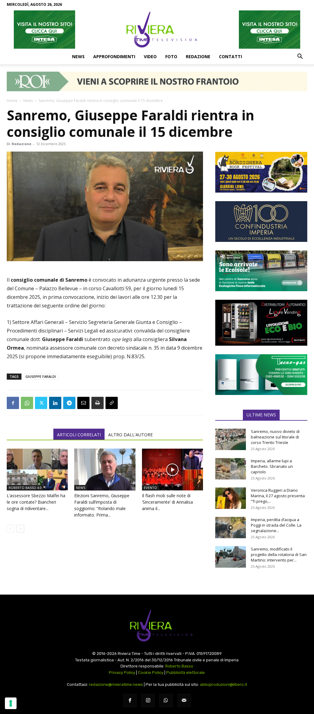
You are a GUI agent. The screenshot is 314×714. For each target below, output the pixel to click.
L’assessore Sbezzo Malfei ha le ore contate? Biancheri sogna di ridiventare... (36, 502)
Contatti (230, 56)
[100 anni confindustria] (261, 221)
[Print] (97, 403)
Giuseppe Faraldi (40, 376)
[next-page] (20, 528)
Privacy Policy (122, 672)
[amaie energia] (261, 270)
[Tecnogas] (261, 374)
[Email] (83, 403)
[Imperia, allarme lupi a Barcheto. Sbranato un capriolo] (230, 468)
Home (12, 100)
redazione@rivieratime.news (116, 684)
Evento (150, 487)
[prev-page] (10, 528)
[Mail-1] (184, 701)
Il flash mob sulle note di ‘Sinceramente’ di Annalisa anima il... (167, 502)
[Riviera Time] (157, 29)
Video (150, 56)
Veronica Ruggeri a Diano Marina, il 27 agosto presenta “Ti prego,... (278, 495)
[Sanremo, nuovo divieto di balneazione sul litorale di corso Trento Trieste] (230, 439)
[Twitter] (41, 403)
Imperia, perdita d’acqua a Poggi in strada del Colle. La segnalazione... (276, 525)
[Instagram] (148, 701)
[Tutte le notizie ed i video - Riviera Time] (157, 625)
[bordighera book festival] (261, 172)
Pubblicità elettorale (185, 672)
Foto (171, 56)
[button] (300, 57)
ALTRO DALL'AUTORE (130, 435)
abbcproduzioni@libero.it (223, 684)
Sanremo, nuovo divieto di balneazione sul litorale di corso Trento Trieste (275, 437)
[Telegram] (69, 403)
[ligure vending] (261, 323)
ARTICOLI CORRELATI (79, 435)
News (78, 56)
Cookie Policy (150, 672)
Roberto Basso (179, 666)
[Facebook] (13, 403)
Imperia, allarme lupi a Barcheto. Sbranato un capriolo (272, 466)
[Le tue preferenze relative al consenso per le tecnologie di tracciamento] (11, 703)
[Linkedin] (55, 403)
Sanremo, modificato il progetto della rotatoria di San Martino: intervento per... (279, 554)
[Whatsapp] (166, 701)
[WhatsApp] (27, 403)
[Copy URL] (111, 403)
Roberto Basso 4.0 (25, 487)
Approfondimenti (114, 56)
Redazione (198, 56)
